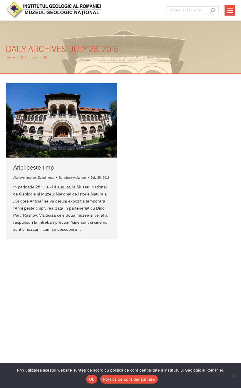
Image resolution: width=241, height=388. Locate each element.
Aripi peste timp (33, 167)
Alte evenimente (24, 177)
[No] (234, 375)
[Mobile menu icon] (230, 10)
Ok (91, 379)
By (72, 177)
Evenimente (46, 177)
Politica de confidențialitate (129, 379)
